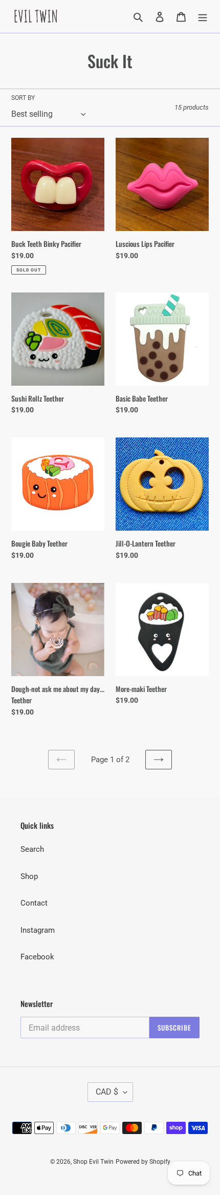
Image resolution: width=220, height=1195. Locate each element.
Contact (34, 903)
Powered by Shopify (143, 1161)
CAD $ (107, 1092)
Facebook (37, 956)
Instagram (37, 930)
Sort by (23, 97)
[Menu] (202, 17)
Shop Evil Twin (93, 1161)
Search (32, 849)
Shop (29, 876)
